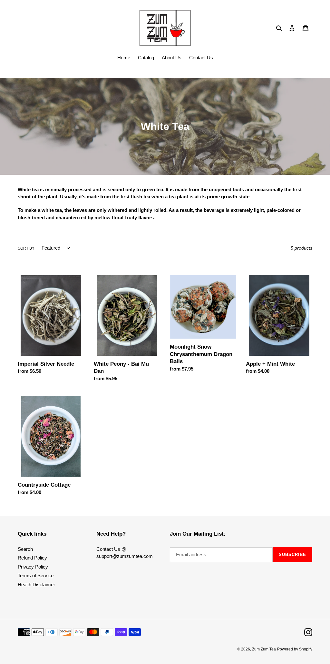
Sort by (26, 248)
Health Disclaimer (36, 584)
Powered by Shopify (294, 649)
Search (25, 549)
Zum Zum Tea (264, 649)
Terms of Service (35, 575)
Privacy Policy (33, 567)
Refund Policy (32, 557)
